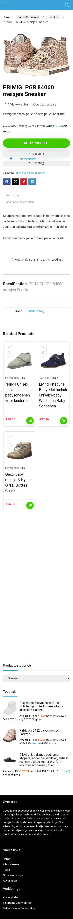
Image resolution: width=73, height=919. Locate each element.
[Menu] (4, 5)
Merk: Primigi (36, 311)
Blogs (6, 869)
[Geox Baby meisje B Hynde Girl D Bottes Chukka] (19, 450)
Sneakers (54, 17)
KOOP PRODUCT (36, 143)
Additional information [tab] (20, 202)
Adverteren (10, 880)
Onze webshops (13, 875)
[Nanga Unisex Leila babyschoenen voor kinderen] (19, 360)
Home (6, 17)
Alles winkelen (11, 864)
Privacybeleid (11, 897)
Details (58, 126)
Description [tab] (13, 195)
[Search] (67, 5)
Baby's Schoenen (28, 17)
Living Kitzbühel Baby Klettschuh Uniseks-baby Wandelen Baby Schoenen (53, 395)
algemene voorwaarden (17, 902)
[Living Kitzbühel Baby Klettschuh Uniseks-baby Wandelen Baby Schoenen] (53, 360)
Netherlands (28, 159)
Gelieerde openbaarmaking (19, 908)
